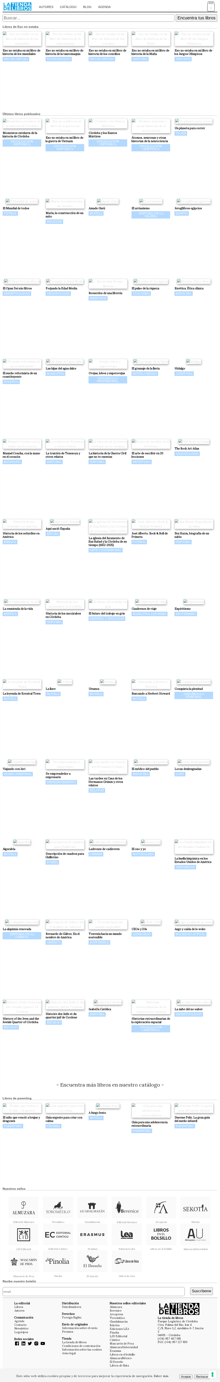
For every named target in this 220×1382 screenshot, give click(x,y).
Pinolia (114, 1332)
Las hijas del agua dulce (61, 368)
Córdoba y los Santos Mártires (103, 134)
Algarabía (9, 849)
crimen (96, 854)
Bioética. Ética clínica (189, 288)
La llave (51, 689)
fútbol (10, 213)
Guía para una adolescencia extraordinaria (149, 1124)
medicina (183, 293)
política (11, 382)
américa (54, 942)
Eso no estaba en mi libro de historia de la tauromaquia (64, 52)
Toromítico (117, 1318)
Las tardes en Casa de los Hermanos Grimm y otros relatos (106, 782)
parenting (13, 1126)
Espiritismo (183, 609)
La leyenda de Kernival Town (22, 693)
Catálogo (68, 7)
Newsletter (21, 1328)
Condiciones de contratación (81, 1346)
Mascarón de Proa (122, 1343)
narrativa (55, 373)
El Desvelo (116, 1361)
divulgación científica (151, 147)
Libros (18, 1307)
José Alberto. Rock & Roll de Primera (149, 535)
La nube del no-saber (189, 1009)
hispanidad (185, 867)
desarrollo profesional (108, 379)
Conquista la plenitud (189, 689)
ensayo (10, 542)
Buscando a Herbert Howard (151, 693)
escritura (141, 462)
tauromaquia (58, 59)
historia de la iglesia (151, 214)
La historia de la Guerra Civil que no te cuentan (107, 455)
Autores (46, 7)
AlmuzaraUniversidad (124, 1347)
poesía (52, 862)
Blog (87, 7)
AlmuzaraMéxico (121, 1358)
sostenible (99, 942)
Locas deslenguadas (188, 769)
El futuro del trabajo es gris (107, 613)
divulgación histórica (22, 143)
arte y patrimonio (105, 550)
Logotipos (21, 1332)
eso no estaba (16, 59)
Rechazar (202, 1376)
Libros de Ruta (119, 1365)
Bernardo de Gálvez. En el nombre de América (62, 935)
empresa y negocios (107, 618)
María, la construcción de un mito (64, 214)
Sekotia (114, 1325)
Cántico (115, 1340)
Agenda (104, 7)
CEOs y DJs (139, 929)
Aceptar (186, 1376)
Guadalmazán (119, 1321)
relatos (97, 790)
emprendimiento (61, 782)
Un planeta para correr (190, 128)
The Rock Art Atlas (187, 448)
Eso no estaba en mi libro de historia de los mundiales (21, 52)
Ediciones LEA (119, 1329)
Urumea (94, 689)
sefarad (11, 1027)
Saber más (161, 1376)
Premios (67, 1331)
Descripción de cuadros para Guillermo (65, 855)
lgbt (180, 774)
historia (140, 59)
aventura (184, 373)
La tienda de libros (74, 1342)
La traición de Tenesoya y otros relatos (63, 455)
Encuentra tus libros (196, 18)
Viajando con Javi (14, 769)
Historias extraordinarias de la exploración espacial (150, 1020)
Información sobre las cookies (82, 1349)
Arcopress (116, 1314)
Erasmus (115, 1351)
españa (53, 534)
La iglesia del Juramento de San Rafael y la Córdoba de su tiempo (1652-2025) (108, 541)
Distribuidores (71, 1307)
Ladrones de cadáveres (104, 849)
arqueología (58, 293)
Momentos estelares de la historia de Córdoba (20, 134)
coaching (141, 293)
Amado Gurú (97, 208)
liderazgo (142, 934)
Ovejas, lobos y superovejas (107, 373)
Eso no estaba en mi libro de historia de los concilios (107, 52)
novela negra (145, 373)
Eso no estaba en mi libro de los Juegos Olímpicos (193, 52)
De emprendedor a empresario (58, 775)
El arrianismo (141, 208)
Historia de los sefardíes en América (21, 535)
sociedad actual (190, 934)
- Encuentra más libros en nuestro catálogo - (110, 1084)
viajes (181, 133)
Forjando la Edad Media (61, 288)
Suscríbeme (201, 1291)
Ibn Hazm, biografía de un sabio (191, 535)
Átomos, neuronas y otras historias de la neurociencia (149, 139)
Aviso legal (69, 1353)
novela (96, 213)
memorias (98, 298)
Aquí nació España (58, 528)
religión (54, 221)
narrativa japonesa (149, 614)
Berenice (116, 1310)
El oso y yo (139, 849)
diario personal (18, 774)
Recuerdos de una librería (105, 293)
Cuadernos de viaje (144, 609)
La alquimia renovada (17, 929)
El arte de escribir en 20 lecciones (147, 455)
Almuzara (116, 1307)
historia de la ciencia (22, 935)
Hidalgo (180, 368)
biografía (12, 462)
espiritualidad (17, 293)
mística (10, 614)
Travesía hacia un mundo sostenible (105, 935)
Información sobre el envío (80, 1328)
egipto (182, 213)
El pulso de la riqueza (145, 288)
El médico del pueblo (145, 769)
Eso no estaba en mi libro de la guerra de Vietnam (64, 139)
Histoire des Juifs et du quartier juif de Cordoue (61, 1015)
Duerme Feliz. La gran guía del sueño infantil (192, 1119)
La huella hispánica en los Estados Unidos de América (192, 860)
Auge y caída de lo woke (190, 929)
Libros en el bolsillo (122, 1354)
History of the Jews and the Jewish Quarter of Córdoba (21, 1020)
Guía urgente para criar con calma (64, 1119)
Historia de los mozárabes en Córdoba (63, 615)
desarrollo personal (194, 695)
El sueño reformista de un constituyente (20, 374)
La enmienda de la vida (18, 609)
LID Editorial (118, 1336)
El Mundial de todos (16, 208)
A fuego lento (97, 1113)
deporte (183, 59)
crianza (53, 1126)
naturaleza (143, 854)
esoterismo (186, 614)
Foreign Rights (71, 1317)
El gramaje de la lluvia (146, 368)
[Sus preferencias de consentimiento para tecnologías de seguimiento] (212, 1374)
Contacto (20, 1324)
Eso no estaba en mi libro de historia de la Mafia (150, 52)
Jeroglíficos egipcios (188, 208)
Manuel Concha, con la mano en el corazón (21, 455)
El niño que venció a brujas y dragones (21, 1119)
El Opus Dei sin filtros (17, 288)
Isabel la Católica (100, 1009)
